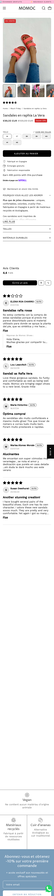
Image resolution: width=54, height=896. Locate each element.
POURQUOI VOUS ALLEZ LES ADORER (23, 195)
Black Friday (16, 108)
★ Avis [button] (50, 451)
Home (5, 108)
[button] (43, 8)
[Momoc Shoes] (27, 8)
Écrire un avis (20, 282)
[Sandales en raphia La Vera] (9, 90)
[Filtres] (41, 282)
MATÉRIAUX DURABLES (15, 237)
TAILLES (7, 229)
